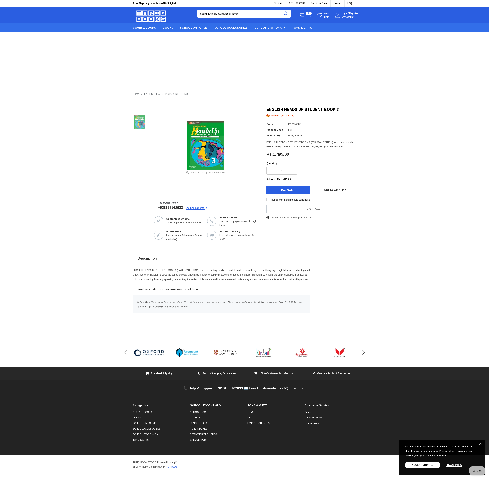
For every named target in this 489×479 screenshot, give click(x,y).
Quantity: (272, 163)
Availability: (273, 135)
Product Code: (274, 130)
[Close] (480, 444)
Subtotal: (271, 179)
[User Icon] (337, 15)
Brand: (270, 124)
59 (273, 217)
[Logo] (151, 15)
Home (136, 94)
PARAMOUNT (295, 124)
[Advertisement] (244, 61)
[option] (168, 5)
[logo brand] (149, 352)
